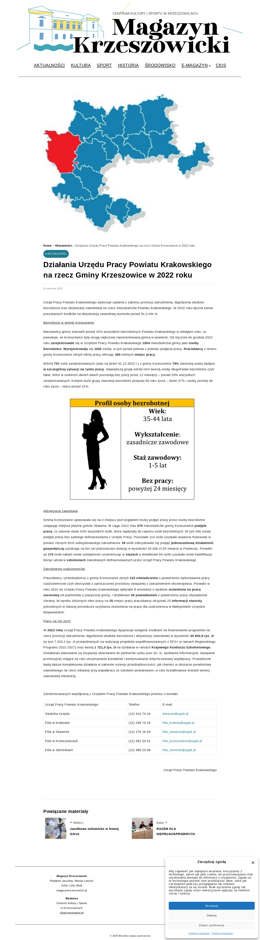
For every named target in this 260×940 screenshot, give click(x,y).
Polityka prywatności (199, 933)
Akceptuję (211, 905)
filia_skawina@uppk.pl (179, 732)
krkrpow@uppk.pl (176, 714)
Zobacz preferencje (211, 925)
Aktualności (63, 245)
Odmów (212, 915)
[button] (253, 862)
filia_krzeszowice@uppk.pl (182, 741)
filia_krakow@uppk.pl (178, 723)
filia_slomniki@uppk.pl (179, 750)
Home (47, 245)
